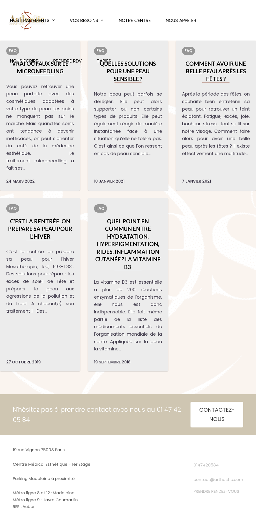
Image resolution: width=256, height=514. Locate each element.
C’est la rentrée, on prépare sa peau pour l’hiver (40, 229)
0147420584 (206, 465)
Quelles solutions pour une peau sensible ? (128, 71)
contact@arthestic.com (218, 479)
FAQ (188, 50)
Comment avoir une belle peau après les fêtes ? (216, 71)
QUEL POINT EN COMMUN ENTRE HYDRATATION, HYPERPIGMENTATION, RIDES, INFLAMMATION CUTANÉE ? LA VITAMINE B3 (127, 244)
